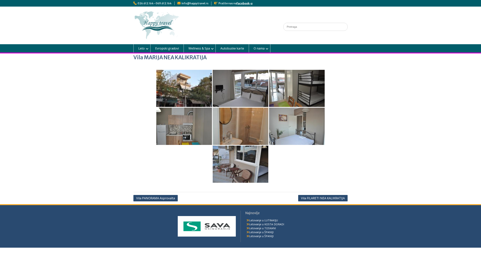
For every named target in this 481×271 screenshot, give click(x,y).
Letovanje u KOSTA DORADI (266, 224)
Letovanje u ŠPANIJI (261, 232)
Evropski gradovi (167, 48)
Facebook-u (245, 3)
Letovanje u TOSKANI (262, 228)
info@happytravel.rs (195, 3)
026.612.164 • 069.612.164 (155, 3)
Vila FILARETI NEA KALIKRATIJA (323, 198)
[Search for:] (315, 26)
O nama (259, 48)
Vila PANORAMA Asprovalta (155, 198)
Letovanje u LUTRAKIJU (263, 220)
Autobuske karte (232, 48)
